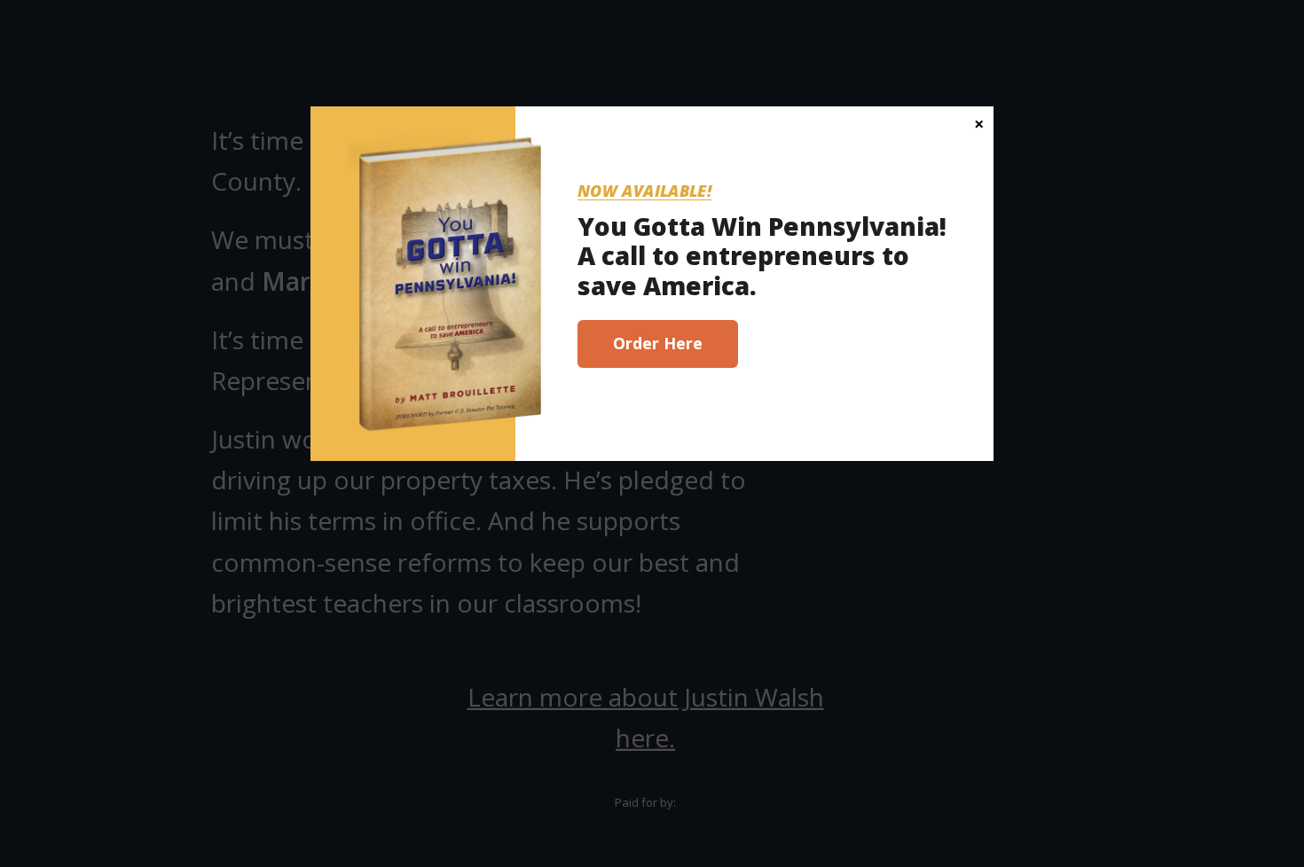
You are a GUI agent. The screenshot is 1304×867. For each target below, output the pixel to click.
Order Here (658, 343)
